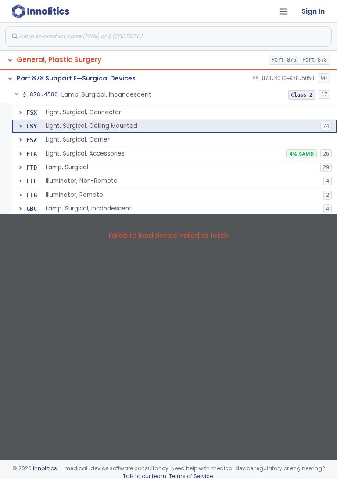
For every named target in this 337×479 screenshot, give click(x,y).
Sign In (313, 11)
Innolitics (45, 468)
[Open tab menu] (283, 11)
